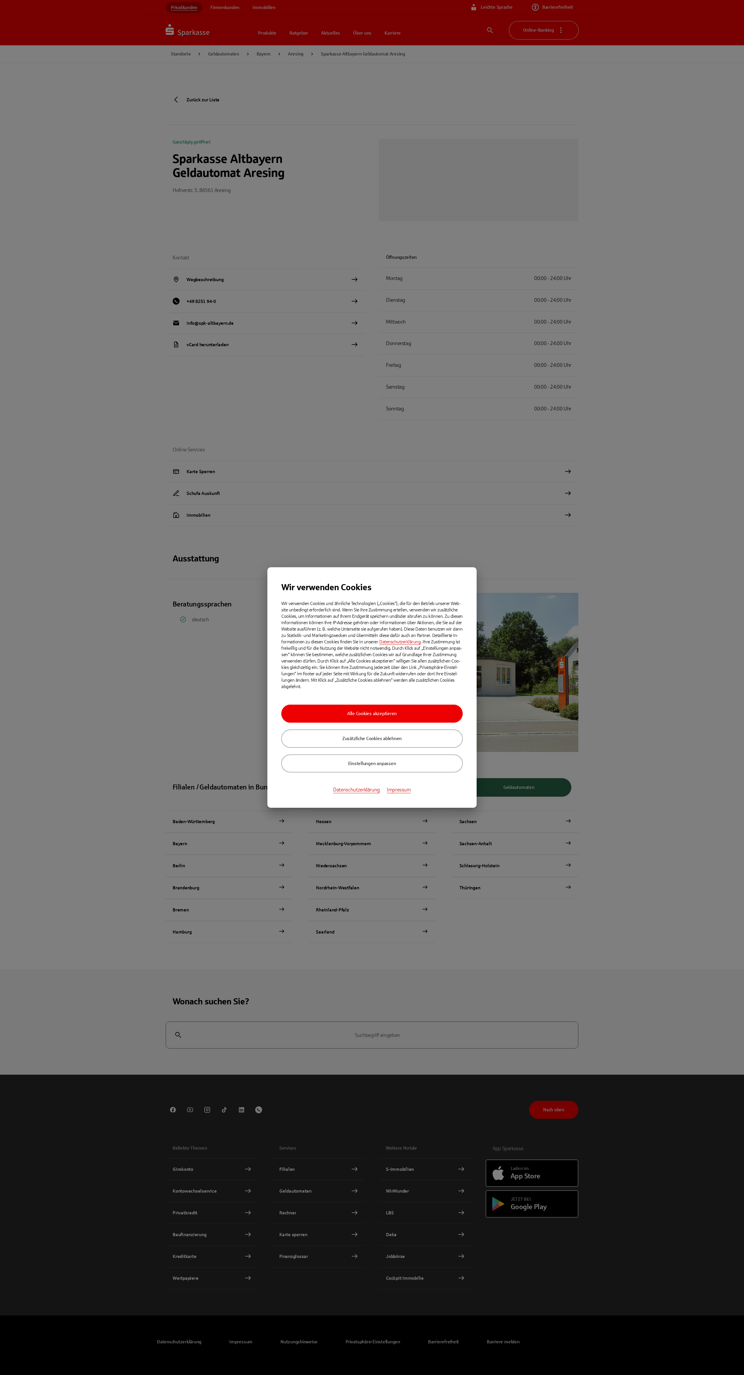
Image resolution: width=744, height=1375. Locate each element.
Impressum (399, 790)
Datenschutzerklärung (400, 641)
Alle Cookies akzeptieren (372, 713)
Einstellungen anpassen (372, 763)
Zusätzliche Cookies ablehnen (372, 738)
